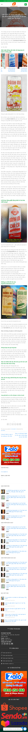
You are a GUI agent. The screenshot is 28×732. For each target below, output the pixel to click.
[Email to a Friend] (15, 424)
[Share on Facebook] (10, 424)
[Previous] (1, 63)
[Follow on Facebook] (2, 644)
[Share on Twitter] (13, 424)
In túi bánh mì (14, 12)
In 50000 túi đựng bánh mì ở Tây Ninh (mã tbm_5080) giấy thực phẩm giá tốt (19, 70)
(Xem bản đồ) (4, 636)
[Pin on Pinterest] (18, 424)
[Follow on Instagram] (5, 644)
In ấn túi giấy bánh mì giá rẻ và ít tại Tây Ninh (15, 603)
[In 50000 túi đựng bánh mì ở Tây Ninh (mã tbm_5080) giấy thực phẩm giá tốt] (19, 61)
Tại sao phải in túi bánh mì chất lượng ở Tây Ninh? (16, 598)
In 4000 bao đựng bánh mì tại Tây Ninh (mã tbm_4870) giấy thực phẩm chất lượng (6, 70)
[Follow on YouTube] (12, 644)
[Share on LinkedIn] (20, 424)
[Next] (26, 63)
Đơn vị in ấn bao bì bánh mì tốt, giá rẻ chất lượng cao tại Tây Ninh (21, 435)
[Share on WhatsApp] (8, 424)
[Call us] (9, 644)
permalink (3, 430)
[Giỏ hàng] (25, 4)
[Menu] (2, 4)
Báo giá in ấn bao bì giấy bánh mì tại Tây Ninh (15, 609)
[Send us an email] (7, 644)
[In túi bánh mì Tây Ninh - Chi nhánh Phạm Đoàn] (14, 4)
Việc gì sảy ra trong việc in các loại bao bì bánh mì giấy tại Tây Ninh (15, 615)
